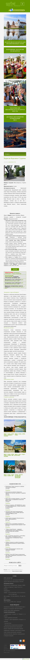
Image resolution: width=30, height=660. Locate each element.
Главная (8, 569)
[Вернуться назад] (25, 645)
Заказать (15, 269)
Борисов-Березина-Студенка (15, 158)
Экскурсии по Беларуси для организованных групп (15, 42)
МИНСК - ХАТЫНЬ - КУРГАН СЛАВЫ (20, 434)
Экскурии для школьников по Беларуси (15, 108)
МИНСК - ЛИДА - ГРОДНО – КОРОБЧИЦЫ (20, 455)
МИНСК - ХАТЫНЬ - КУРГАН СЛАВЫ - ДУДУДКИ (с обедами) (9, 435)
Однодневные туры (7, 571)
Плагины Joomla (23, 290)
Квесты (15, 111)
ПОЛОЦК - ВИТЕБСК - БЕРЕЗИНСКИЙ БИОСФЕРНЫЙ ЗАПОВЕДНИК (19, 476)
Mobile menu (22, 4)
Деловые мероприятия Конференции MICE (15, 118)
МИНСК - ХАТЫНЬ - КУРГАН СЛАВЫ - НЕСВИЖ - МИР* (9, 475)
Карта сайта (6, 652)
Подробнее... (8, 490)
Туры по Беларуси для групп (17, 569)
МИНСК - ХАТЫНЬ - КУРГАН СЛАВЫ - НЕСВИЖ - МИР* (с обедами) (9, 455)
